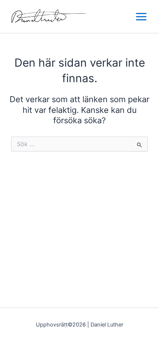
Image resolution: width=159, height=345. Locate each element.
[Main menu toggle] (141, 16)
